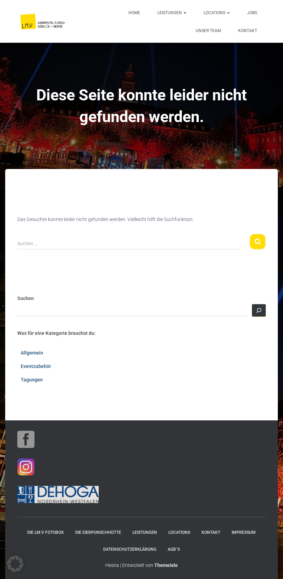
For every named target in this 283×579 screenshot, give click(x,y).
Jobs (252, 12)
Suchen (25, 298)
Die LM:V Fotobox (45, 532)
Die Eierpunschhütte (98, 532)
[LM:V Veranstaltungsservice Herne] (43, 21)
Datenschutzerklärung (129, 549)
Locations (215, 12)
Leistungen (170, 12)
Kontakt (247, 30)
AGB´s (174, 549)
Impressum (244, 532)
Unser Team (208, 30)
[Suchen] (259, 310)
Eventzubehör (36, 366)
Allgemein (32, 353)
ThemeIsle (166, 565)
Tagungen (32, 379)
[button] (184, 12)
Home (134, 12)
